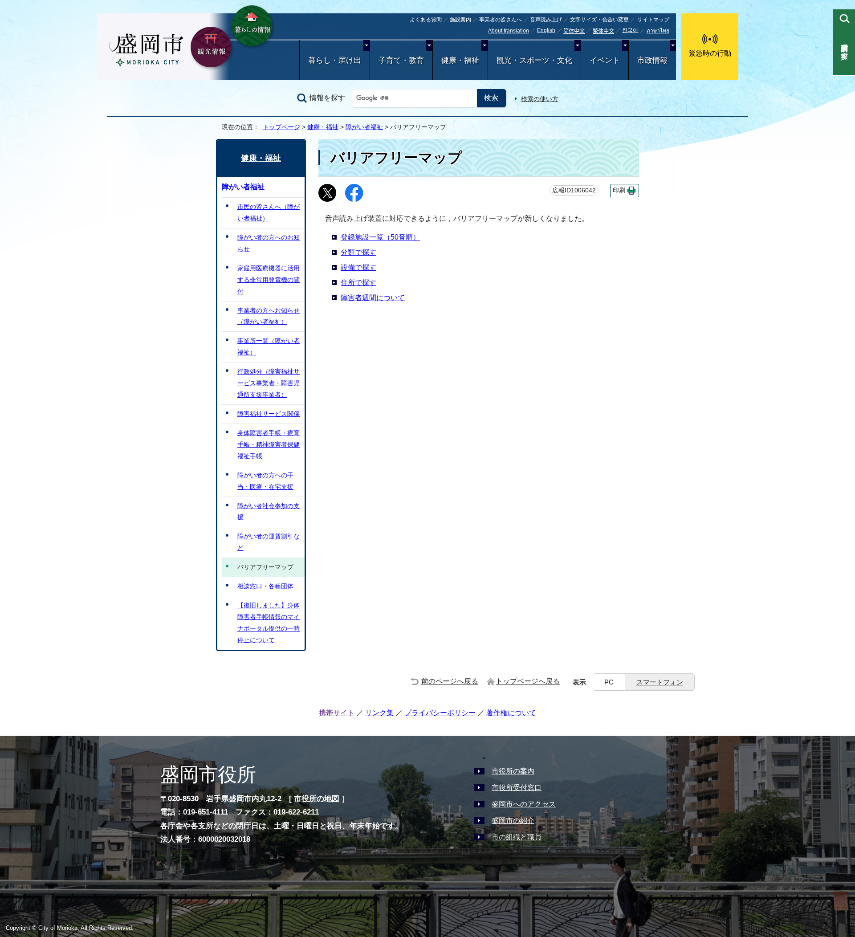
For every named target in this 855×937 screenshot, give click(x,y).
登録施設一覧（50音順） (380, 237)
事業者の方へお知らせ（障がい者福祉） (268, 316)
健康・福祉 (460, 60)
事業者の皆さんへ (500, 19)
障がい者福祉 (364, 126)
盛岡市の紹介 (513, 820)
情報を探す (327, 98)
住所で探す (358, 282)
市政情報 (652, 60)
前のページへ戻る (449, 681)
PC (609, 682)
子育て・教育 (401, 60)
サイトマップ (653, 19)
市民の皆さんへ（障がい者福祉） (268, 212)
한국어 (630, 30)
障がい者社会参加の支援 (268, 511)
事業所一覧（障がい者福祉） (268, 346)
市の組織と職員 (517, 837)
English (546, 30)
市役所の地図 (316, 798)
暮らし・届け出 (334, 60)
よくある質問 (426, 19)
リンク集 (379, 713)
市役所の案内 (513, 771)
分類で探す (358, 252)
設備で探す (358, 267)
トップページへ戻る (528, 681)
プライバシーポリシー (440, 713)
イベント (605, 60)
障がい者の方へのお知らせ (268, 243)
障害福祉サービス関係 (268, 413)
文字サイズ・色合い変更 (599, 19)
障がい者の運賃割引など (268, 542)
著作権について (511, 713)
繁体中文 (603, 31)
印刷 (619, 190)
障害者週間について (373, 297)
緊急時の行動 (709, 53)
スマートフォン (659, 682)
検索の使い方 (539, 98)
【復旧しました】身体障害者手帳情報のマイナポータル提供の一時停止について (268, 623)
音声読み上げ (546, 19)
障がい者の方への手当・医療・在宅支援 (265, 481)
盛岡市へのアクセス (524, 804)
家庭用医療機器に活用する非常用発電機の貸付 (268, 280)
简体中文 (574, 31)
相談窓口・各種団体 (265, 586)
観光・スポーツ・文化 (534, 60)
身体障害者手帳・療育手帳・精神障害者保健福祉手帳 (268, 444)
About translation (508, 31)
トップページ (281, 126)
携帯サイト (336, 713)
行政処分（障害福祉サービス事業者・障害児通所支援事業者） (268, 383)
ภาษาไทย (658, 31)
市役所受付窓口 (517, 787)
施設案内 (460, 19)
